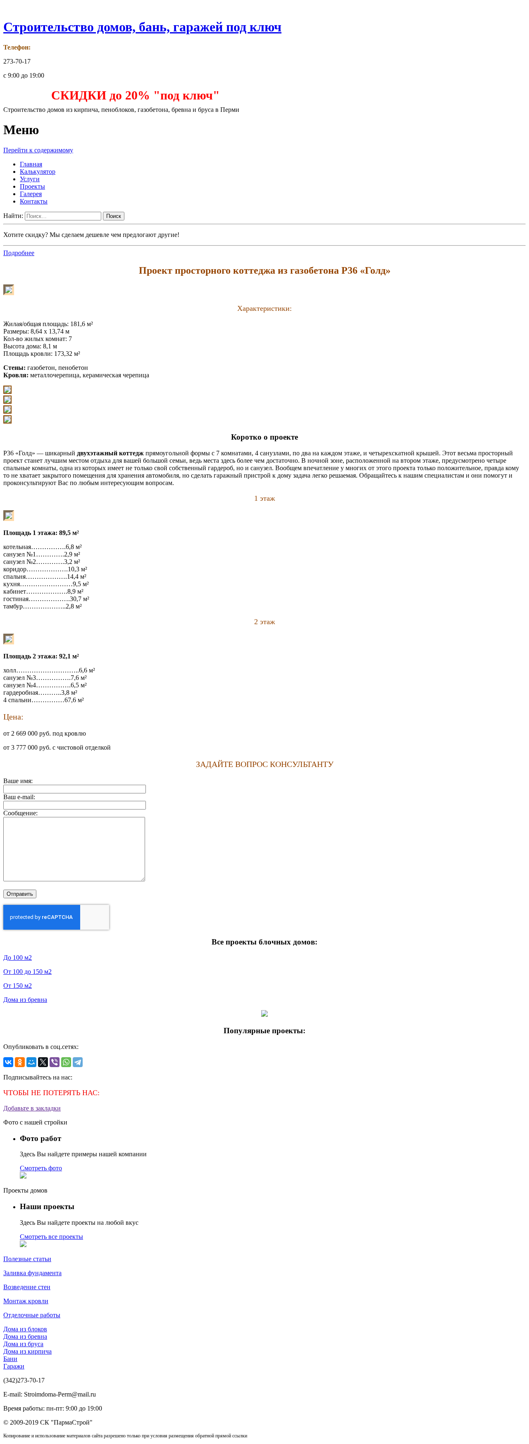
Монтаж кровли (25, 1300)
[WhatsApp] (66, 1062)
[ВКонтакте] (8, 1062)
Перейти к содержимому (38, 150)
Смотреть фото (41, 1168)
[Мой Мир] (31, 1062)
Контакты (34, 201)
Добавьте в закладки (32, 1108)
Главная (31, 164)
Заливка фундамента (32, 1272)
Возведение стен (26, 1286)
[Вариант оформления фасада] (8, 292)
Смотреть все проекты (51, 1236)
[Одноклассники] (20, 1062)
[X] (43, 1062)
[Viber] (55, 1062)
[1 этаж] (8, 518)
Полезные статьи (27, 1258)
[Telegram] (78, 1062)
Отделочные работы (31, 1315)
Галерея (31, 193)
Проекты (32, 186)
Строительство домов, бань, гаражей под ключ (142, 26)
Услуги (30, 178)
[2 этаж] (8, 642)
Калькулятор (37, 171)
